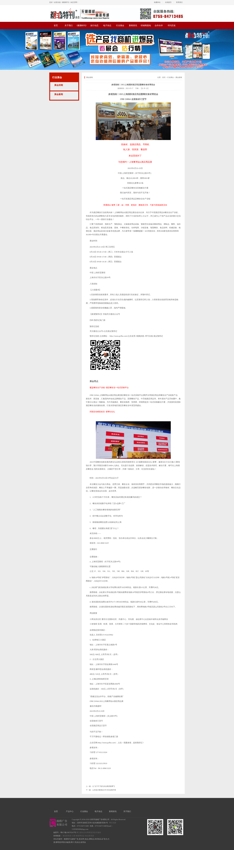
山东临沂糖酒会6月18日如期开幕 (104, 790)
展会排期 (58, 85)
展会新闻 (58, 94)
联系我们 (179, 2)
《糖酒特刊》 (81, 25)
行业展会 (120, 25)
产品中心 (70, 811)
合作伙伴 (159, 25)
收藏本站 (157, 2)
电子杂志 (107, 25)
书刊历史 (172, 25)
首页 (56, 25)
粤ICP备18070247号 (68, 832)
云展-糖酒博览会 (78, 836)
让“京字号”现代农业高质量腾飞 (103, 786)
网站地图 (112, 823)
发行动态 (94, 25)
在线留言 (168, 2)
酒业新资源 (67, 836)
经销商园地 (146, 25)
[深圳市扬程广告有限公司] (117, 8)
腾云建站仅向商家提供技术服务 (88, 832)
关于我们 (69, 25)
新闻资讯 (133, 25)
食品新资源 (89, 836)
